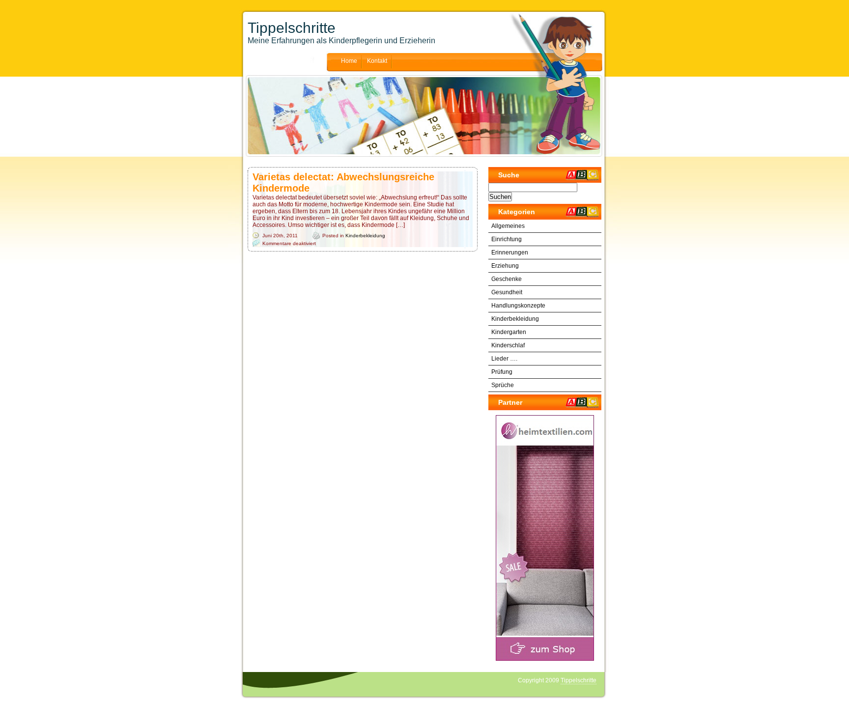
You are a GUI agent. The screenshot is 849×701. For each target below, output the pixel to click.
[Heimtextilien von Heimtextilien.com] (544, 538)
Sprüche (502, 385)
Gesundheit (506, 292)
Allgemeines (508, 226)
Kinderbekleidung (365, 235)
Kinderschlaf (508, 345)
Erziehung (505, 265)
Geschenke (506, 279)
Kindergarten (508, 332)
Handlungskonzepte (518, 305)
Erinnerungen (509, 252)
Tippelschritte (292, 28)
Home (349, 60)
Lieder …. (504, 358)
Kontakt (377, 60)
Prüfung (501, 371)
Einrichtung (506, 239)
